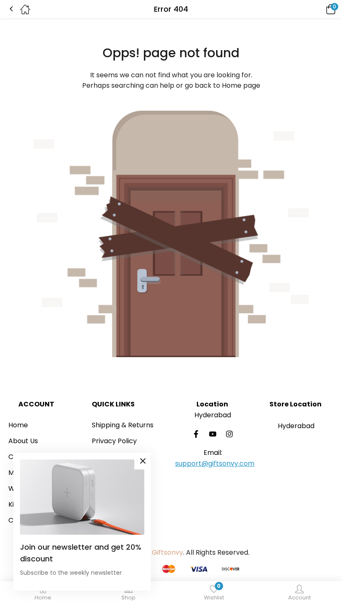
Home (18, 425)
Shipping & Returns (122, 425)
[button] (319, 9)
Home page (241, 85)
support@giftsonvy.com (214, 463)
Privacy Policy (114, 441)
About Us (23, 441)
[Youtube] (212, 434)
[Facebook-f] (196, 434)
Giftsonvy (167, 552)
